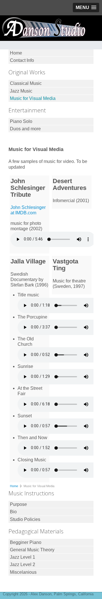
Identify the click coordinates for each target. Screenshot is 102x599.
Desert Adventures (69, 184)
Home (16, 53)
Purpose (18, 504)
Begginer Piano (25, 542)
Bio (13, 511)
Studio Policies (25, 519)
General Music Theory (32, 549)
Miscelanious (23, 572)
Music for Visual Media (33, 98)
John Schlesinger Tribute (27, 187)
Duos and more (25, 128)
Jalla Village (28, 261)
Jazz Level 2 (22, 564)
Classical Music (26, 83)
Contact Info (22, 60)
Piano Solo (21, 121)
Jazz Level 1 (22, 557)
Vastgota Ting (65, 265)
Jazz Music (21, 91)
